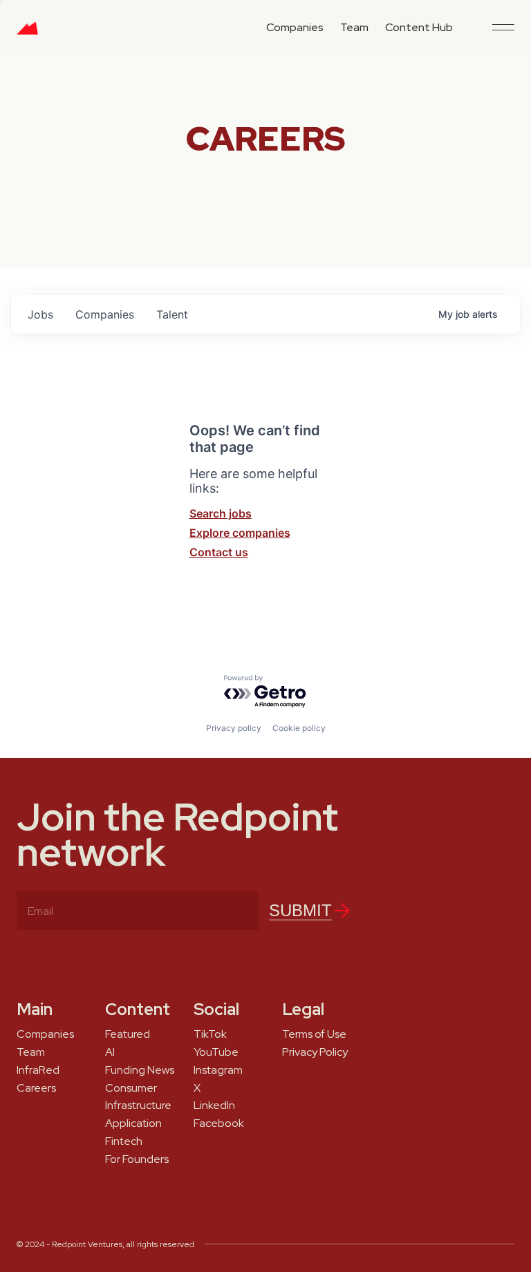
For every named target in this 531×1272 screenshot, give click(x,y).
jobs (40, 314)
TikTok (210, 1034)
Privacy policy (233, 728)
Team (354, 27)
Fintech (123, 1141)
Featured (127, 1034)
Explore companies (239, 533)
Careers (36, 1088)
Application (133, 1123)
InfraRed (38, 1070)
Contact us (218, 552)
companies (104, 314)
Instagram (218, 1070)
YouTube (216, 1052)
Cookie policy (299, 728)
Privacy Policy (315, 1052)
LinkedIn (214, 1105)
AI (110, 1052)
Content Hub (419, 27)
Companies (295, 27)
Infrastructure (138, 1105)
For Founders (137, 1159)
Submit (300, 910)
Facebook (219, 1123)
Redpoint (27, 33)
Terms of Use (314, 1034)
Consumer (131, 1088)
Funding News (139, 1070)
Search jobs (220, 513)
